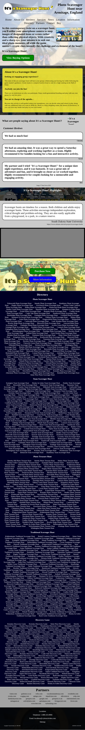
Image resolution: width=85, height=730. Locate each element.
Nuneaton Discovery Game (41, 666)
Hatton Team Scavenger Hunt (17, 439)
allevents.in (65, 696)
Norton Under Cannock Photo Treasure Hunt (23, 463)
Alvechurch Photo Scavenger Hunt (48, 305)
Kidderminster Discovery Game (31, 672)
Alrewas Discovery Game (62, 632)
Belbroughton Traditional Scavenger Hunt (42, 542)
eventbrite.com (73, 694)
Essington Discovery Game (15, 676)
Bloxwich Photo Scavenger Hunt (48, 323)
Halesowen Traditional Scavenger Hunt (34, 590)
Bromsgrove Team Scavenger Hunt (34, 419)
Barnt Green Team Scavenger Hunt (52, 425)
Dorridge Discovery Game (38, 660)
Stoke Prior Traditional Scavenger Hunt (32, 562)
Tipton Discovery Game (27, 674)
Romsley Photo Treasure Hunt (50, 492)
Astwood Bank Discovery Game (57, 668)
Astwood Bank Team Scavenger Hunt (65, 431)
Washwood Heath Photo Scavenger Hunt (63, 307)
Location (60, 19)
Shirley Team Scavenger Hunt (60, 401)
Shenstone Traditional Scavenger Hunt (49, 602)
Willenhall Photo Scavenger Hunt (20, 345)
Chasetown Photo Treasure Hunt (23, 508)
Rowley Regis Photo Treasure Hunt (59, 522)
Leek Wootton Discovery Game (54, 642)
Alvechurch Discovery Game (32, 670)
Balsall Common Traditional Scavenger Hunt (53, 536)
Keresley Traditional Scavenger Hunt (63, 612)
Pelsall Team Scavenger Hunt (48, 423)
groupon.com (30, 699)
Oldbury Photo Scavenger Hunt (56, 317)
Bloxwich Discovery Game (48, 656)
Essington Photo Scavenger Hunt (46, 315)
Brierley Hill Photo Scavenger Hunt (31, 347)
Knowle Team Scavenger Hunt (42, 435)
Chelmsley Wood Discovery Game (18, 638)
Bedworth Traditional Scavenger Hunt (31, 608)
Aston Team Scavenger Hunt (16, 405)
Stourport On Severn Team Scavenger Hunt (40, 413)
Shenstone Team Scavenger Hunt (65, 391)
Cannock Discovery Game (57, 630)
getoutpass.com (45, 701)
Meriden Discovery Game (20, 636)
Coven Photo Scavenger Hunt (57, 347)
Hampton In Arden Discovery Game (56, 662)
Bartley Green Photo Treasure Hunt (30, 471)
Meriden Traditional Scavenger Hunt (18, 592)
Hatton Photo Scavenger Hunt (35, 307)
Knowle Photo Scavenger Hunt (29, 339)
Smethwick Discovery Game (44, 658)
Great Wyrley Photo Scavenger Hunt (64, 333)
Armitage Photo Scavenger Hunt (16, 327)
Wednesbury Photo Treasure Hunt (53, 500)
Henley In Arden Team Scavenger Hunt (46, 383)
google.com (44, 699)
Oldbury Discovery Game (16, 630)
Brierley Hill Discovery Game (69, 648)
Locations (42, 711)
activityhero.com (29, 701)
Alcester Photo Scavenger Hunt (44, 355)
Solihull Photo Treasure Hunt (58, 518)
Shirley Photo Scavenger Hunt (43, 373)
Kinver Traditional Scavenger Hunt (60, 608)
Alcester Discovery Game (20, 666)
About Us (19, 19)
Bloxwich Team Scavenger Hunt (38, 448)
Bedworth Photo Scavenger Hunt (38, 351)
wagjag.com (24, 696)
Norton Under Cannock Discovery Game (35, 632)
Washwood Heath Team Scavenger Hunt (44, 405)
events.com (12, 696)
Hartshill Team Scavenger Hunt (23, 415)
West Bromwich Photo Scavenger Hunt (36, 371)
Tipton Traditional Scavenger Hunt (40, 566)
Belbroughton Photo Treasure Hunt (65, 524)
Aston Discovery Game (36, 652)
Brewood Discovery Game (23, 646)
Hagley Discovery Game (70, 677)
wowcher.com (36, 703)
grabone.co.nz (26, 694)
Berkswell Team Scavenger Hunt (31, 452)
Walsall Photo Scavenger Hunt (30, 361)
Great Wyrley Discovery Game (39, 676)
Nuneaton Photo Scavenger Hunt (54, 339)
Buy (59, 23)
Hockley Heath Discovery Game (68, 636)
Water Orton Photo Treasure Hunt (64, 504)
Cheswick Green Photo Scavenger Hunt (37, 343)
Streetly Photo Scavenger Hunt (45, 303)
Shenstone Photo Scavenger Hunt (47, 309)
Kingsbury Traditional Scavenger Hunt (64, 604)
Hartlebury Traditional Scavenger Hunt (40, 552)
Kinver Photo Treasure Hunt (16, 526)
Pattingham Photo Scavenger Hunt (17, 329)
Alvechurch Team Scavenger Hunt (31, 427)
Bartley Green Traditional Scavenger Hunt (22, 564)
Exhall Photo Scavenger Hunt (30, 311)
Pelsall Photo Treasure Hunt (57, 516)
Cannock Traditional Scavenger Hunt (67, 582)
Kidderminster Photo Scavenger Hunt (21, 369)
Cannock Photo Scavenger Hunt (68, 327)
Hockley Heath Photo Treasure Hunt (35, 477)
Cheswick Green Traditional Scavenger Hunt (64, 562)
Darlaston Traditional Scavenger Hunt (47, 592)
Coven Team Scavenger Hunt (18, 433)
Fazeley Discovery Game (28, 626)
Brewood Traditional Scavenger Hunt (33, 594)
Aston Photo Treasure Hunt (50, 486)
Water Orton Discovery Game (17, 679)
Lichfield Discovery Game (40, 679)
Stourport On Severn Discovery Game (18, 648)
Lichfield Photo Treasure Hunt (23, 510)
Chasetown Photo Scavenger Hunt (18, 355)
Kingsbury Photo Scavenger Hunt (25, 337)
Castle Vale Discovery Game (51, 654)
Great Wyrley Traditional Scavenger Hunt (55, 554)
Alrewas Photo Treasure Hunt (32, 514)
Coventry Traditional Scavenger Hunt (40, 538)
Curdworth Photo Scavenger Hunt (37, 321)
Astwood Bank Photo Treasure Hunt (30, 475)
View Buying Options (18, 57)
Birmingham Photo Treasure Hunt (23, 498)
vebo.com (39, 694)
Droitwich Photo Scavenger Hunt (30, 365)
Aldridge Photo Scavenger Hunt (68, 353)
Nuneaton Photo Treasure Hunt (56, 471)
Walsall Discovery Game (70, 674)
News (51, 19)
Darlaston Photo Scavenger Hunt (43, 335)
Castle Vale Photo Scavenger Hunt (38, 313)
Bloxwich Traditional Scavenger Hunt (20, 584)
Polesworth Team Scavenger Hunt (55, 411)
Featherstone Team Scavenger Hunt (38, 391)
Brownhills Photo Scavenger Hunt (56, 349)
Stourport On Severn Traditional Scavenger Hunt (56, 576)
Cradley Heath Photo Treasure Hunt (34, 520)
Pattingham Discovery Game (16, 660)
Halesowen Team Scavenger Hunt (52, 385)
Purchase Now (42, 271)
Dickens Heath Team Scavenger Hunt (25, 441)
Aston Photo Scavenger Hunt (29, 319)
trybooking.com (51, 703)
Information (73, 19)
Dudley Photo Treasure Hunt (60, 520)
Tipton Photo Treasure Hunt (27, 492)
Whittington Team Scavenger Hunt (24, 425)
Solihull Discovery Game (31, 642)
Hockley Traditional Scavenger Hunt (26, 568)
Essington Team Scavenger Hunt (17, 383)
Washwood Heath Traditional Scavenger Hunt (42, 570)
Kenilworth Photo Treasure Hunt (22, 494)
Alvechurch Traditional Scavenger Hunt (64, 594)
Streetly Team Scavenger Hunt (68, 403)
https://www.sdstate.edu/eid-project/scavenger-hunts (65, 224)
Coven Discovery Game (27, 664)
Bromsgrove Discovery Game (43, 636)
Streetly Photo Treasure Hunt (44, 461)
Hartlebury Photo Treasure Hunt (19, 506)
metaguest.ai (14, 701)
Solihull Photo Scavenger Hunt (37, 333)
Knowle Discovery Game (57, 681)
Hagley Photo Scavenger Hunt (22, 305)
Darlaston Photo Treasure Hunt (28, 469)
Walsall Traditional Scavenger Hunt (34, 612)
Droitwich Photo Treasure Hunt (33, 473)
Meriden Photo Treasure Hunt (57, 473)
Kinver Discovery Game (49, 677)
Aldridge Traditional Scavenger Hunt (20, 596)
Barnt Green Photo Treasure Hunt (29, 467)
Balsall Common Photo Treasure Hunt (47, 496)
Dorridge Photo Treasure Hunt (43, 480)
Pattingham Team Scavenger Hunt (35, 445)
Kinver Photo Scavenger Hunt (24, 357)
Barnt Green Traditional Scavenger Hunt (53, 616)
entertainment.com (73, 699)
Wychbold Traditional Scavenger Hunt (49, 584)
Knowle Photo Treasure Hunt (48, 498)
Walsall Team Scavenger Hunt (33, 447)
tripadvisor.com (51, 696)
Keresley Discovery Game (38, 624)
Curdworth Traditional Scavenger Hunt (43, 560)
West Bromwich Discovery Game (19, 658)
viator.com (13, 694)
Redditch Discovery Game (63, 666)
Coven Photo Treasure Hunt (48, 488)
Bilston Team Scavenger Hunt (56, 389)
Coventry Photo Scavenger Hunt (56, 365)
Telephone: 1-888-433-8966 (42, 715)
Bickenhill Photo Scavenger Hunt (17, 353)
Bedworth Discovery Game (62, 676)
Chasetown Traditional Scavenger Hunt (52, 580)
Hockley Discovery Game (51, 644)
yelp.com (76, 696)
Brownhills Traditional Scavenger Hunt (51, 610)
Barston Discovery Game (36, 683)
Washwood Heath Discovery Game (32, 681)
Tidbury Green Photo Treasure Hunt (45, 482)
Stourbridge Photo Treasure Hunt (18, 480)
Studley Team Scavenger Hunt (67, 433)
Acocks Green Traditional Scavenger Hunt (23, 550)
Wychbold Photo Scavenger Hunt (49, 357)
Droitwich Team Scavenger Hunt (68, 435)
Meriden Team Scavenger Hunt (61, 419)
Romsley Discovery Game (16, 624)
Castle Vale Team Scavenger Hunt (42, 403)
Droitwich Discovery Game (39, 640)
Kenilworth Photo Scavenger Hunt (52, 337)
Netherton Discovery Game (45, 646)
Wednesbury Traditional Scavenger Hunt (20, 614)
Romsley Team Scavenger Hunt (58, 447)
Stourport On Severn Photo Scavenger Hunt (27, 317)
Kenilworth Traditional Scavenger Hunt (55, 550)
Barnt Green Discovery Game (30, 662)
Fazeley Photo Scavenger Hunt (54, 361)
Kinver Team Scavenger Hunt (28, 395)
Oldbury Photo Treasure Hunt (23, 484)
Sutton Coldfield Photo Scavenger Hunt (64, 367)
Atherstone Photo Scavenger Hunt (18, 373)
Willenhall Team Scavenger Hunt (54, 387)
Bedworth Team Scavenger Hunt (17, 435)
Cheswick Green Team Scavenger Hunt (55, 399)
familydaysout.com (14, 699)
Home (8, 19)
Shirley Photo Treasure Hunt (68, 461)
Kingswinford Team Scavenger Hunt (36, 431)
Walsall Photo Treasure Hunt (68, 478)
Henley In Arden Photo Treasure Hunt (36, 524)
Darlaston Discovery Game (62, 679)
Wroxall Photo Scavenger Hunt (57, 363)
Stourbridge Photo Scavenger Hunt (19, 315)
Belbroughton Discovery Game (24, 656)
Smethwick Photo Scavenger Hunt (65, 313)
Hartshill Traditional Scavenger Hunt (39, 574)
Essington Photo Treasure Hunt (53, 463)
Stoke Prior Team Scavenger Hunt (43, 439)
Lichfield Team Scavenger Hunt (60, 443)
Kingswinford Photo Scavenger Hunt (56, 319)
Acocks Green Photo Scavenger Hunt (65, 325)
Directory (29, 23)
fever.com (74, 701)
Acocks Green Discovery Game (59, 652)
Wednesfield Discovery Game (32, 668)
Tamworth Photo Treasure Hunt (24, 488)
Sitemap (42, 722)
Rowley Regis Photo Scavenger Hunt (21, 323)
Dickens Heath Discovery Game (67, 638)
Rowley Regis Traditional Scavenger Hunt (51, 596)
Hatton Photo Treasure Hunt (21, 496)
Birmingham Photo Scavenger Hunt (45, 329)
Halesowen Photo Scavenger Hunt (31, 363)
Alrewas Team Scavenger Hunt (64, 448)
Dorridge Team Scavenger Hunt (43, 437)
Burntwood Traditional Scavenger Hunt (56, 568)
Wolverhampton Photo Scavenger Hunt (26, 331)
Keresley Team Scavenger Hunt (20, 393)
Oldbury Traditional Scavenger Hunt (40, 578)
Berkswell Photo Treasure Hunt (62, 477)
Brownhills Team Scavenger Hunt (25, 385)
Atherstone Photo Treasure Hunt (29, 465)
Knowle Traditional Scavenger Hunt (26, 544)
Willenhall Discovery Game (43, 638)
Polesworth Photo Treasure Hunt (48, 510)
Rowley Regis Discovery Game (47, 628)
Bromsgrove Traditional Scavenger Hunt (28, 600)
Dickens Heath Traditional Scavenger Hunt (56, 558)
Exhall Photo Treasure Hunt (55, 490)
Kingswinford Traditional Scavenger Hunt (56, 544)
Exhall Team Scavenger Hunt (39, 397)
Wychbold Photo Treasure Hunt (33, 516)
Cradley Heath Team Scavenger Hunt (47, 393)
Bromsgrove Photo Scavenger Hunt (66, 343)
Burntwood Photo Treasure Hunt (43, 478)
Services (41, 19)
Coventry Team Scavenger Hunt (68, 437)
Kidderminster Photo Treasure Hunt (52, 512)
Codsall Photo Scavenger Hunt (43, 353)
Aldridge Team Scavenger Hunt (23, 423)
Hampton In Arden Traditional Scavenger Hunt (35, 586)
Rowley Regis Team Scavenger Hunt (50, 407)
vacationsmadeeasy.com (55, 694)
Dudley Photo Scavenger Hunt (30, 349)
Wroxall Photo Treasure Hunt (47, 494)
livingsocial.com (60, 701)
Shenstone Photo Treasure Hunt (18, 482)
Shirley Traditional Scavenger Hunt (40, 598)
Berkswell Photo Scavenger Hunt (64, 351)
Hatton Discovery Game (69, 656)
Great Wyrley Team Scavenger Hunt (49, 415)
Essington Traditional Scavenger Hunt (25, 540)
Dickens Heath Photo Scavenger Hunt (48, 345)
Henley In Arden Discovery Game (60, 683)
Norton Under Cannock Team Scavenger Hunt (22, 399)
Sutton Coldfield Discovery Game (57, 672)
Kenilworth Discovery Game (29, 634)
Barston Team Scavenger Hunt (56, 409)
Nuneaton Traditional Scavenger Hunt (19, 606)
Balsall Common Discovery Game (17, 650)
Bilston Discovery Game (70, 628)
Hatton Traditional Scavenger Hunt (38, 582)
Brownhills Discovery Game (50, 664)
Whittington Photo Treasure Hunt (42, 528)
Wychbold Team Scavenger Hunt (57, 417)
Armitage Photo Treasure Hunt (68, 526)
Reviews (30, 19)
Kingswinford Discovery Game (56, 670)
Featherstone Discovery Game (45, 648)
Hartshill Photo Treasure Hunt (29, 502)
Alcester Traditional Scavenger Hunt (23, 580)
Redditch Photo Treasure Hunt (33, 522)
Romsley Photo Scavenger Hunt (55, 311)
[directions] (42, 262)
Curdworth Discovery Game (61, 660)
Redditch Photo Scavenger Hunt (42, 327)
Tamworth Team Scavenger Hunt (30, 417)
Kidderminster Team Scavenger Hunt (65, 397)
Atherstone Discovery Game (67, 658)
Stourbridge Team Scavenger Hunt (30, 389)
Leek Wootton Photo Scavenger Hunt (65, 321)
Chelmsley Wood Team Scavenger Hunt (32, 443)
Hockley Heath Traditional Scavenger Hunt (61, 600)
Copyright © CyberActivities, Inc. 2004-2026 (12, 725)
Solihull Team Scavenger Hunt (36, 401)
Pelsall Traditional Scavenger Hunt (54, 540)
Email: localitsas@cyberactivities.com (42, 718)
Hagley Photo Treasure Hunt (52, 469)
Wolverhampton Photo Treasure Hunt (42, 526)
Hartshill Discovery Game (29, 644)
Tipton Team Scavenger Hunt (59, 429)
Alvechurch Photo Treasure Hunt (44, 506)
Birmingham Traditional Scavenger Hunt (51, 614)
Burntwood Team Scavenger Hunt (41, 421)
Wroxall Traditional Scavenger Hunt (54, 572)
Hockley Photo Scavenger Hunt (34, 341)
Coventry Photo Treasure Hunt (47, 484)
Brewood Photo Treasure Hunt (55, 467)
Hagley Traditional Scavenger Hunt (25, 554)
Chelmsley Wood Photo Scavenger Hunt (34, 325)
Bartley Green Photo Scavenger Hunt (19, 309)
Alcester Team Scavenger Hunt (42, 433)
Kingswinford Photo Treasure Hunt (24, 512)
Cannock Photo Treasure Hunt (67, 480)
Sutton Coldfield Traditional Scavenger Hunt (62, 548)
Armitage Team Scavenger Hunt (61, 445)
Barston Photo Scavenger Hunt (57, 359)
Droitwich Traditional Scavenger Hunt (19, 602)
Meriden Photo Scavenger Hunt (18, 335)
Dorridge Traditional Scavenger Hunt (19, 588)
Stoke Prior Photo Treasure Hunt (49, 508)
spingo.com (37, 696)
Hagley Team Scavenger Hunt (23, 407)
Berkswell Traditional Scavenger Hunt (48, 588)
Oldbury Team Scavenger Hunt (57, 427)
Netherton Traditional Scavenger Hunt (49, 606)
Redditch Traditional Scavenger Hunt (26, 572)
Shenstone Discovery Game (61, 640)
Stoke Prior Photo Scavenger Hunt (42, 375)
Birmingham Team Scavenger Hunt (18, 450)
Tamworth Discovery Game (15, 652)
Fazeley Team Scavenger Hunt (29, 387)
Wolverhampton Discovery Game (68, 650)
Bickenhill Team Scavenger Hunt (30, 409)
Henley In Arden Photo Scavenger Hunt (34, 367)
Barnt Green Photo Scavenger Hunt (30, 359)
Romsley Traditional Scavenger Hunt (48, 546)
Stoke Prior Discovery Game (60, 624)
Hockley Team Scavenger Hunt (29, 411)
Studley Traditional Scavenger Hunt (67, 586)
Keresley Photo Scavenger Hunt (64, 371)
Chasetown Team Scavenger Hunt (17, 437)
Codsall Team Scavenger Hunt (34, 429)
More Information (42, 279)
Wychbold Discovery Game (49, 674)
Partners (40, 23)
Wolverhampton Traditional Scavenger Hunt (20, 576)
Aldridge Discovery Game (17, 640)
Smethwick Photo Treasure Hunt (33, 518)
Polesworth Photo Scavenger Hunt (19, 303)
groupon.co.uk (57, 699)
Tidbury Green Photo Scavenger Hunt (50, 369)
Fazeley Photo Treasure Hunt (53, 465)
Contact (51, 23)
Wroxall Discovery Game (29, 677)
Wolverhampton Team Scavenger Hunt (56, 395)
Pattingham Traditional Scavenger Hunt (41, 556)
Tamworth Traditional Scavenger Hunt (64, 590)
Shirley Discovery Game (36, 630)
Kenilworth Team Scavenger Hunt (53, 441)
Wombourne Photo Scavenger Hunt (60, 341)
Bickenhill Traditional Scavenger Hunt (33, 604)
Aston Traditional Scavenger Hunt (32, 548)
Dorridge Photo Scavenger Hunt (54, 331)
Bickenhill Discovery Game (67, 646)
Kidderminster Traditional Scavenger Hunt (20, 536)
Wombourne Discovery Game (50, 626)
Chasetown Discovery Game (53, 634)
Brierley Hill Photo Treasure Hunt (19, 461)
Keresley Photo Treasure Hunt (27, 486)
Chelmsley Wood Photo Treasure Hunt (25, 500)
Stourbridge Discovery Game (43, 650)
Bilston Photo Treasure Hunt (53, 502)
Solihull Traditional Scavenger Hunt (67, 574)
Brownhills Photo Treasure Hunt (58, 475)
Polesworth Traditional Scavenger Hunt (54, 564)
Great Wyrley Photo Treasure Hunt (30, 490)
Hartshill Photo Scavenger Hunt (68, 373)
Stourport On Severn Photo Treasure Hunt (35, 504)
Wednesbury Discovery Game (22, 628)
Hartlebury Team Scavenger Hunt (58, 452)
